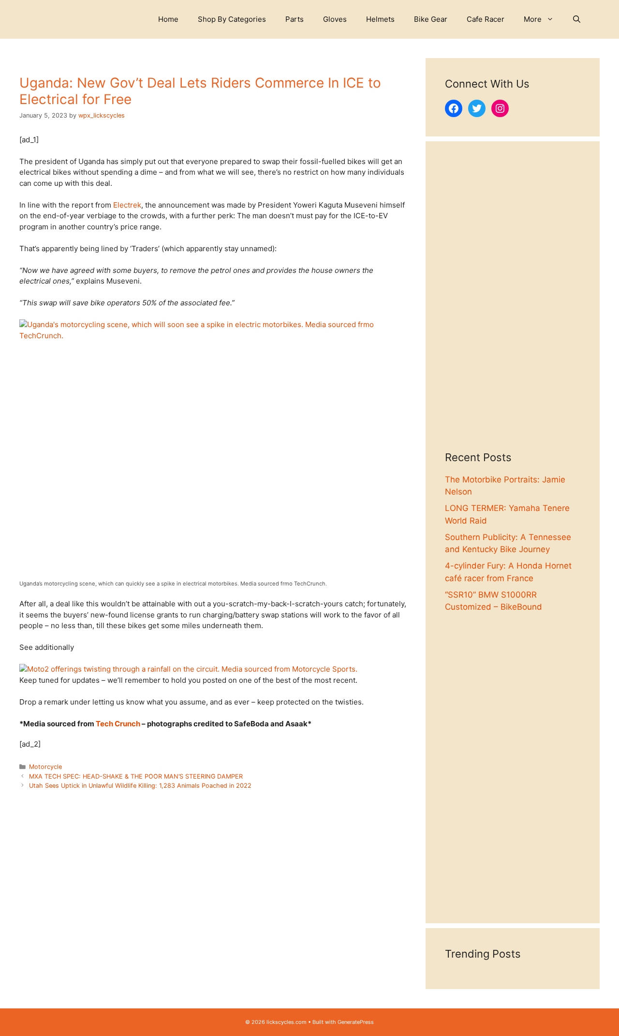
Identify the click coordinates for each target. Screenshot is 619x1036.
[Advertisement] (512, 306)
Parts (294, 19)
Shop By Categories (232, 19)
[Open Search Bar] (576, 19)
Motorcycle (45, 766)
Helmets (380, 19)
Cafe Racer (485, 19)
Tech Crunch (118, 723)
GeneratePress (356, 1022)
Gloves (335, 19)
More (533, 19)
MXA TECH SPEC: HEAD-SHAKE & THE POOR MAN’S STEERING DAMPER (136, 776)
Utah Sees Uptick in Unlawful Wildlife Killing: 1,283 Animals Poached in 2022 (140, 785)
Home (168, 19)
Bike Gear (430, 19)
